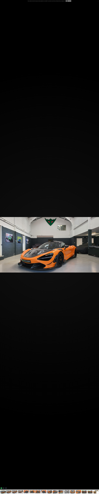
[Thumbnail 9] (49, 491)
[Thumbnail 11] (61, 491)
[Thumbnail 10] (55, 491)
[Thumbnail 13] (72, 491)
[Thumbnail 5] (26, 491)
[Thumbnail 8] (43, 491)
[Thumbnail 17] (96, 491)
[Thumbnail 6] (32, 491)
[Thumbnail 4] (20, 491)
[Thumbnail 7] (38, 491)
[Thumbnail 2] (9, 491)
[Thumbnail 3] (14, 491)
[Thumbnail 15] (84, 491)
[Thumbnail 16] (90, 491)
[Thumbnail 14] (78, 491)
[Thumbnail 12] (67, 491)
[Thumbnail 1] (3, 491)
